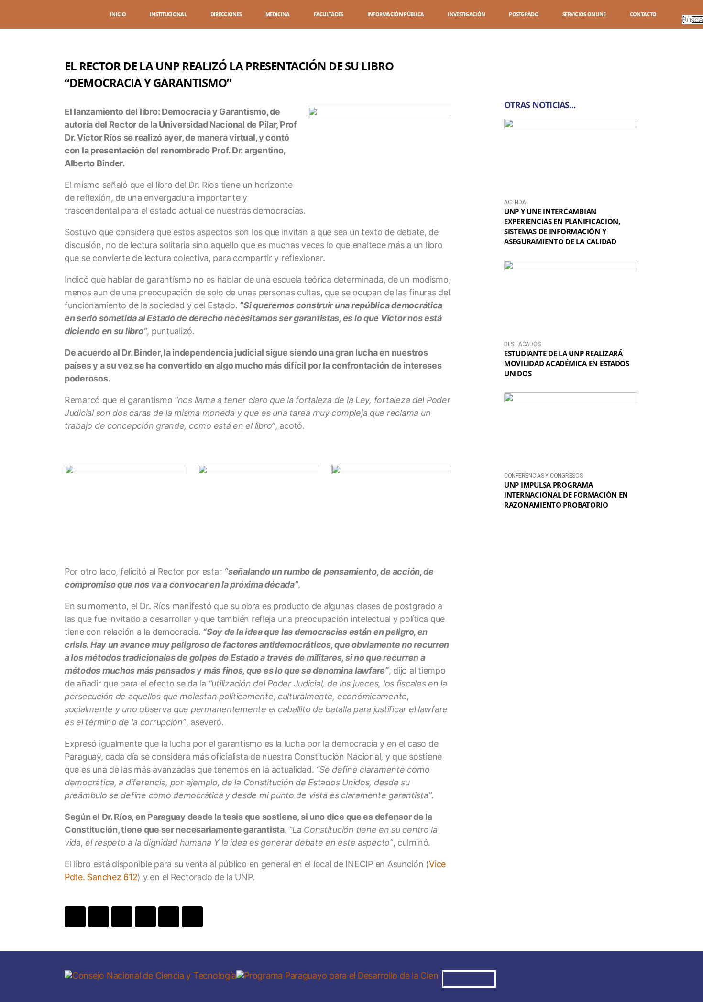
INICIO (118, 14)
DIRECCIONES (226, 14)
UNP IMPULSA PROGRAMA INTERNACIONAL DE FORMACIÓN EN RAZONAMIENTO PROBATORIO (566, 495)
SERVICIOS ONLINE (584, 14)
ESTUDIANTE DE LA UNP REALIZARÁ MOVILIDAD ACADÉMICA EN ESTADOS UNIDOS (566, 363)
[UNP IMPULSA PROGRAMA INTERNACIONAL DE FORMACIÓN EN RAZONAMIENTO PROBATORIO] (570, 430)
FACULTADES (328, 14)
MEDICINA (277, 14)
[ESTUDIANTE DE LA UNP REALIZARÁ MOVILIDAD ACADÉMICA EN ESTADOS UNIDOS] (570, 298)
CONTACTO (643, 14)
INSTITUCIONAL (168, 14)
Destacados (522, 344)
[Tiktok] (623, 978)
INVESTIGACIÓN (466, 14)
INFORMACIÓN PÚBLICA (395, 14)
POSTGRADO (523, 14)
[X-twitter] (570, 978)
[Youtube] (596, 978)
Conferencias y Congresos (543, 475)
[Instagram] (544, 978)
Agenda (515, 202)
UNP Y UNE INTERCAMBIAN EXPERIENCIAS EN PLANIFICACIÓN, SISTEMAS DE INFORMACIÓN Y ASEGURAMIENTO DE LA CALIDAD (562, 226)
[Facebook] (518, 978)
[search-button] (686, 10)
